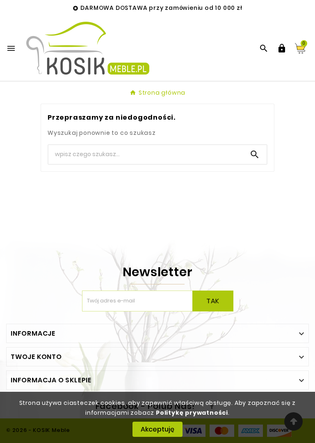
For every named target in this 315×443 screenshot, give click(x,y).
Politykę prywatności (192, 413)
